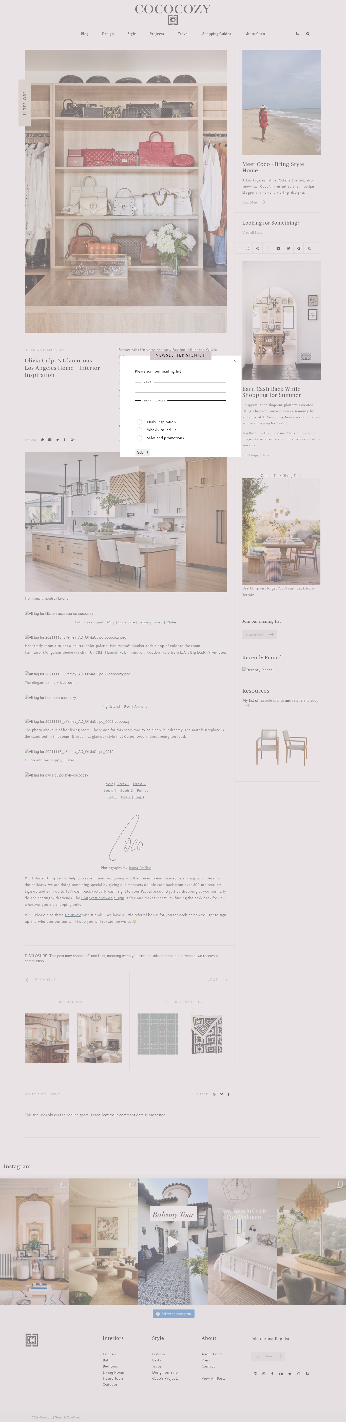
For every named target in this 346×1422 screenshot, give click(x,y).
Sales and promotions (165, 438)
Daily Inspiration (161, 422)
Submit (142, 452)
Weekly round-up (162, 430)
